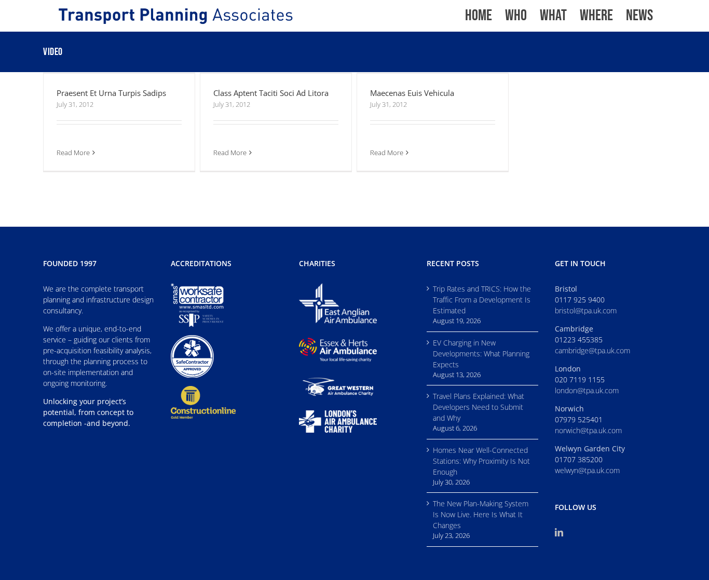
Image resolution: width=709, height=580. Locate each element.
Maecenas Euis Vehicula (412, 93)
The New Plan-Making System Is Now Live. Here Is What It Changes (480, 514)
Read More (73, 152)
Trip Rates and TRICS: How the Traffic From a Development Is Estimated (482, 299)
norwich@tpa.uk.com (588, 430)
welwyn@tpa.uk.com (587, 470)
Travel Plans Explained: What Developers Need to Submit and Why (478, 407)
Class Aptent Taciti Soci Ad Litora (271, 93)
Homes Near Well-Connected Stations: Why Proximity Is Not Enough (481, 461)
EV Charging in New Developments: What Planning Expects (481, 353)
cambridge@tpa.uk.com (592, 350)
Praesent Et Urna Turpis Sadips (111, 93)
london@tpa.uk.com (587, 390)
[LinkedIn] (559, 532)
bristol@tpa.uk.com (586, 310)
